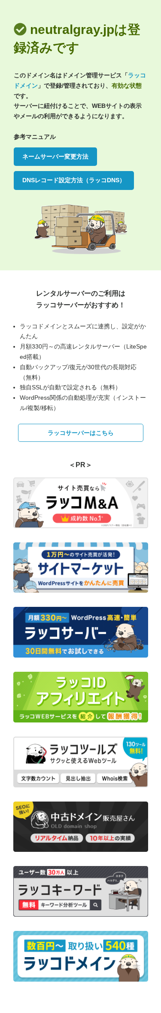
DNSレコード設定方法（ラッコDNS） (73, 180)
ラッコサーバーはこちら (81, 432)
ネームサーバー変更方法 (55, 156)
